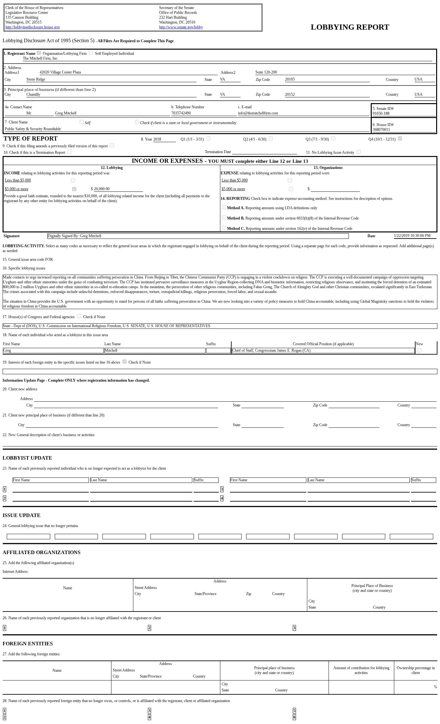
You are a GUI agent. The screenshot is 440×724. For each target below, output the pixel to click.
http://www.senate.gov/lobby (181, 27)
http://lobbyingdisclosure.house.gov (32, 27)
